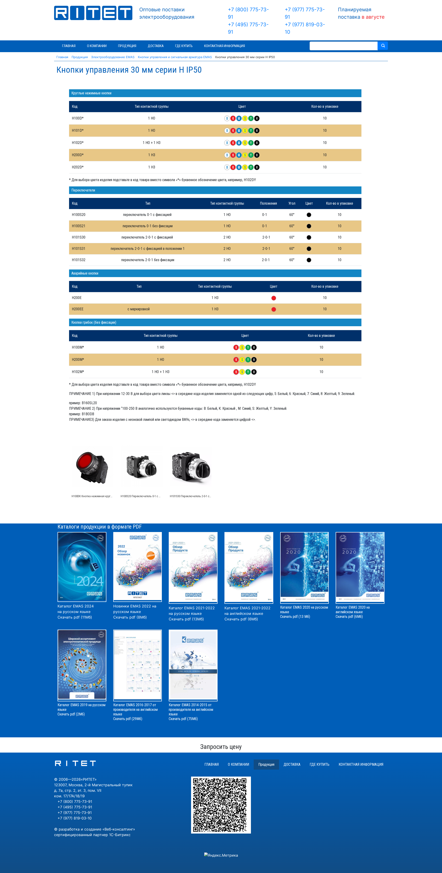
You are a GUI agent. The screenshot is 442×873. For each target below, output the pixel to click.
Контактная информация (361, 764)
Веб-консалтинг (119, 829)
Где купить (319, 764)
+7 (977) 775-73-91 (75, 812)
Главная (211, 764)
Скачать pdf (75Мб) (183, 719)
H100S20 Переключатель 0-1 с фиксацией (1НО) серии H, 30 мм (160, 496)
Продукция (266, 764)
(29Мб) (137, 719)
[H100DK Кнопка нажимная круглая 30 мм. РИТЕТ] (92, 466)
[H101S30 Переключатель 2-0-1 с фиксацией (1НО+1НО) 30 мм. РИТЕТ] (191, 466)
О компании (238, 764)
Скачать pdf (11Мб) (75, 617)
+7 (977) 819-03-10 (75, 818)
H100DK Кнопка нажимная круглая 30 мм (97, 496)
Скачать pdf (122, 719)
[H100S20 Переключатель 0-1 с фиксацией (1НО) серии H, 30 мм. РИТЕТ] (141, 466)
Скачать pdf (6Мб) (241, 619)
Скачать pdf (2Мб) (71, 714)
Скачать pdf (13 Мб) (295, 616)
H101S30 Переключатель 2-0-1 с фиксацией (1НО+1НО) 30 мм (208, 496)
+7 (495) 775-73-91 (75, 807)
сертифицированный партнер (81, 834)
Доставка (292, 764)
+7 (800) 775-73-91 (75, 801)
